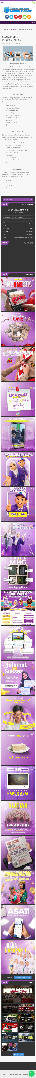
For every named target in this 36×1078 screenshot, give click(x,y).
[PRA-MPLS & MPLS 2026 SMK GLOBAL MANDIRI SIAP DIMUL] (18, 504)
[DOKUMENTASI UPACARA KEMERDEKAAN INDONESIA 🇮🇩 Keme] (18, 294)
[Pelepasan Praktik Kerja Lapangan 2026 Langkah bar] (18, 434)
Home (14, 29)
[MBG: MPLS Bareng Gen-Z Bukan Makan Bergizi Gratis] (18, 573)
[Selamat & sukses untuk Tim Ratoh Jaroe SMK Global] (18, 957)
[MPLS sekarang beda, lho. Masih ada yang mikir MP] (18, 469)
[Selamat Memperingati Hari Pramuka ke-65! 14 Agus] (18, 364)
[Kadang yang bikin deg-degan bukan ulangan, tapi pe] (18, 713)
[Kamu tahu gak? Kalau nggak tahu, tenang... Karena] (18, 748)
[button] (32, 1073)
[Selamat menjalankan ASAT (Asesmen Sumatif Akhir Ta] (18, 922)
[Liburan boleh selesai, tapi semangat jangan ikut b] (18, 539)
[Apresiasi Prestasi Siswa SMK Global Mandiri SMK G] (18, 678)
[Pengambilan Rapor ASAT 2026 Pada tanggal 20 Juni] (18, 783)
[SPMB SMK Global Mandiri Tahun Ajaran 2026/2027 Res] (18, 608)
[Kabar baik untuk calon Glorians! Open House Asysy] (18, 852)
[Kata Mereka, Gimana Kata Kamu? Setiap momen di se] (18, 643)
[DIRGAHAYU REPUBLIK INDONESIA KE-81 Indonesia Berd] (18, 329)
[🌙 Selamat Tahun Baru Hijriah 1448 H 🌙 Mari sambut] (18, 818)
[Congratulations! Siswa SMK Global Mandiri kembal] (18, 887)
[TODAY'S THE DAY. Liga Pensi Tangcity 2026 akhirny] (18, 399)
